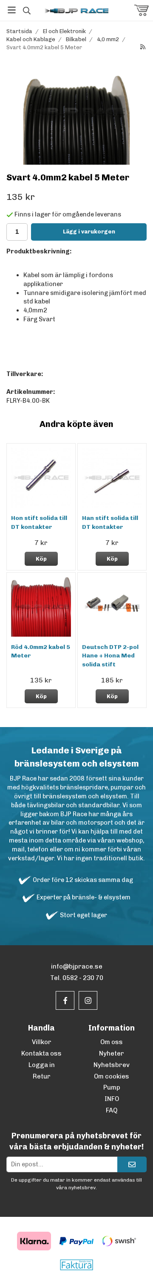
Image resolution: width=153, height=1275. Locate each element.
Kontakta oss (41, 1053)
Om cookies (111, 1076)
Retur (42, 1076)
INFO (112, 1099)
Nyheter (111, 1053)
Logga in (41, 1065)
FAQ (111, 1110)
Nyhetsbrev (112, 1065)
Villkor (41, 1042)
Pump (111, 1087)
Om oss (111, 1042)
